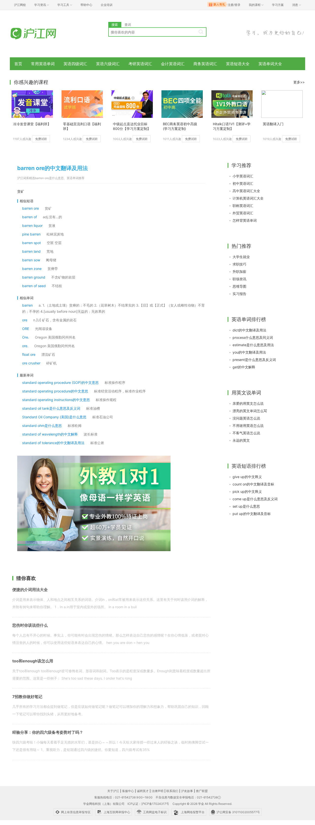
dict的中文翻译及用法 (249, 330)
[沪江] (40, 34)
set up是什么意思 (246, 506)
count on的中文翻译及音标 (253, 484)
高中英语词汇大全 (246, 191)
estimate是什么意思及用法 (253, 345)
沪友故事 (187, 791)
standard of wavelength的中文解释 (50, 434)
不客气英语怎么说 (246, 433)
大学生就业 (241, 257)
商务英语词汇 (205, 63)
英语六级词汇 (108, 63)
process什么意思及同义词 (253, 337)
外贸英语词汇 (243, 213)
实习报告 (239, 294)
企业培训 (106, 5)
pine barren (31, 234)
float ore (28, 354)
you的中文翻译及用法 (249, 352)
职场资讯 (239, 279)
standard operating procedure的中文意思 (55, 391)
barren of (29, 217)
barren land (31, 251)
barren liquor (32, 225)
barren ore (30, 208)
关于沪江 (113, 791)
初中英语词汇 (243, 183)
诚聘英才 (143, 791)
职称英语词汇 (243, 205)
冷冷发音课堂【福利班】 (32, 124)
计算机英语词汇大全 (248, 198)
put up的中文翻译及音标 (252, 514)
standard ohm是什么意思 (42, 425)
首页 (18, 63)
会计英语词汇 (173, 63)
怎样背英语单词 (245, 220)
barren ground (33, 277)
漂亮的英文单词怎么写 (250, 411)
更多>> (299, 82)
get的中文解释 (244, 367)
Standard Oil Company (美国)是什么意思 (54, 417)
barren (27, 305)
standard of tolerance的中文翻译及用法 (53, 443)
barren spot (31, 243)
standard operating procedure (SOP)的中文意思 (60, 382)
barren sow (31, 260)
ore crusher (31, 363)
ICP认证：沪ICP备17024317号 (148, 804)
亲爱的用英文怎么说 (248, 403)
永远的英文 (241, 440)
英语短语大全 (238, 63)
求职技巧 (239, 264)
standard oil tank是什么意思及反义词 (51, 408)
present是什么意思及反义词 (254, 360)
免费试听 (41, 139)
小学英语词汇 (243, 176)
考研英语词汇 (140, 63)
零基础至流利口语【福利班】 (82, 126)
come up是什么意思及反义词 (255, 499)
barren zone (32, 268)
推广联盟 (202, 791)
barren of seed (34, 286)
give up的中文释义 (247, 477)
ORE (25, 329)
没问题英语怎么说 (246, 418)
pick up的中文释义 (247, 491)
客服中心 (128, 791)
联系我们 (172, 791)
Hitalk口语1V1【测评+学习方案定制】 (232, 126)
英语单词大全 (270, 63)
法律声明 (157, 791)
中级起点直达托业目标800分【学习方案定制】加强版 (132, 126)
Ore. (25, 337)
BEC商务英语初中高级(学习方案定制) (180, 126)
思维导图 (239, 286)
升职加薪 (239, 271)
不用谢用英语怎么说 (248, 425)
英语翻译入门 (273, 124)
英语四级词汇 (75, 63)
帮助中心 (86, 5)
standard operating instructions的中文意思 (56, 400)
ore (24, 320)
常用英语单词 (43, 63)
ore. (25, 346)
